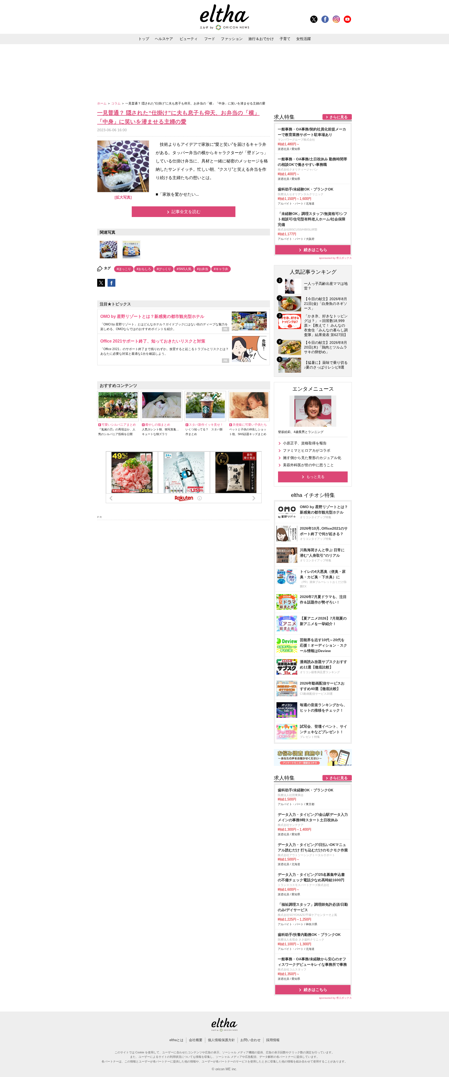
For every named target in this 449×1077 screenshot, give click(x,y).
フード (209, 39)
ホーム (102, 103)
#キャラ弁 (221, 269)
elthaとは (176, 1040)
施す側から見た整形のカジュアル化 (312, 458)
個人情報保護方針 (221, 1040)
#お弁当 (202, 269)
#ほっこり (124, 269)
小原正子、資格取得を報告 (305, 443)
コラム (116, 103)
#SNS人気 (184, 269)
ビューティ (189, 39)
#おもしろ (144, 269)
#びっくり (164, 269)
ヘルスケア (164, 39)
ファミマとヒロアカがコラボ (306, 450)
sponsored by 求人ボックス (335, 258)
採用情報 (273, 1040)
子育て (285, 39)
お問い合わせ (250, 1040)
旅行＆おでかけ (261, 39)
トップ (143, 39)
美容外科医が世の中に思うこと (308, 465)
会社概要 (195, 1040)
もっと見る (315, 477)
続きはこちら (315, 249)
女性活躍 (303, 39)
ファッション (232, 39)
